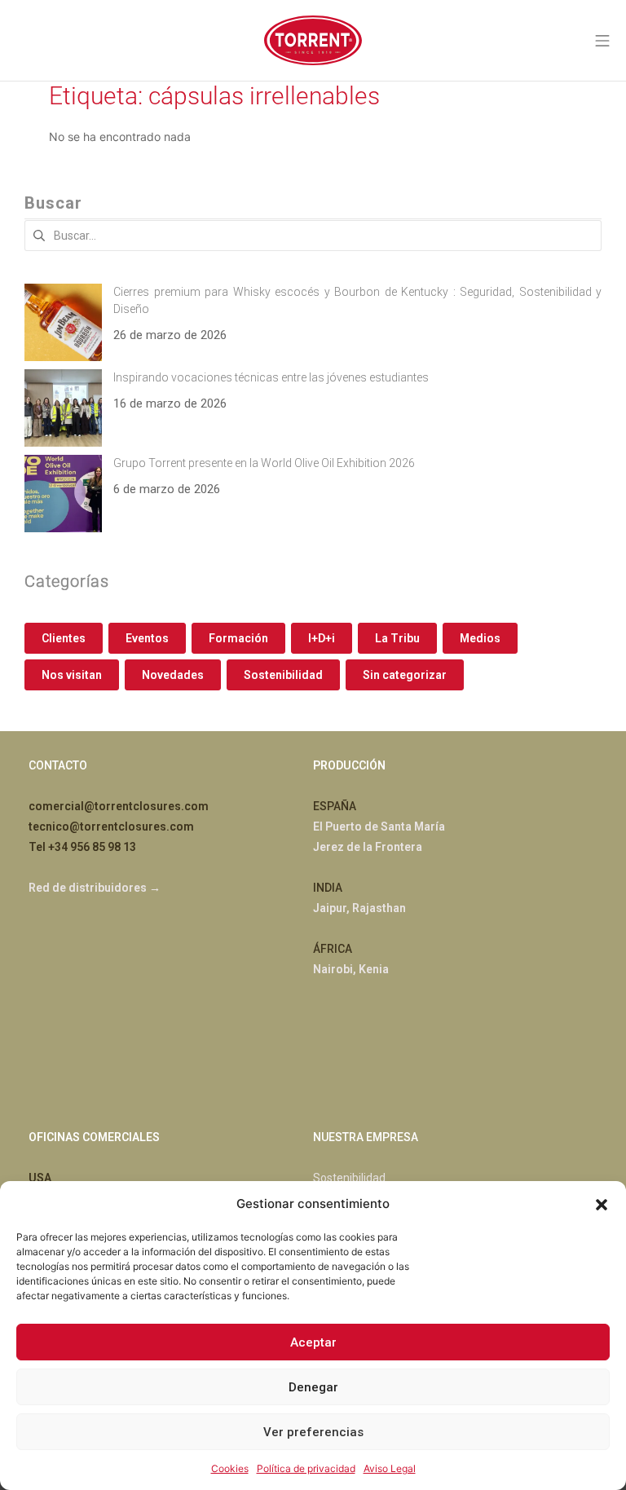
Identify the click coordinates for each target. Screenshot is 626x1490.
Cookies (230, 1468)
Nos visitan (72, 674)
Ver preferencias (313, 1432)
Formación (238, 638)
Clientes (64, 638)
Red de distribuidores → (95, 887)
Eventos (147, 638)
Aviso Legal (390, 1468)
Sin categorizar (405, 674)
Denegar (313, 1387)
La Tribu (397, 638)
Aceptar (313, 1342)
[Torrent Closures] (313, 40)
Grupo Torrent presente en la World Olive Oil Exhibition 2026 (264, 462)
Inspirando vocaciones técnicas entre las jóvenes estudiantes (271, 377)
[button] (601, 1203)
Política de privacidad (306, 1468)
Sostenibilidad (283, 674)
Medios (480, 638)
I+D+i (321, 638)
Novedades (173, 674)
